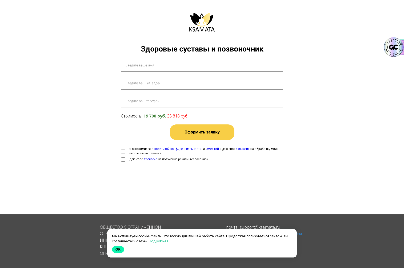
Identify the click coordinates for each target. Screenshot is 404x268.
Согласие (243, 149)
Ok (118, 249)
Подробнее (159, 241)
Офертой (212, 149)
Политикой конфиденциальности (177, 149)
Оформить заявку (202, 132)
